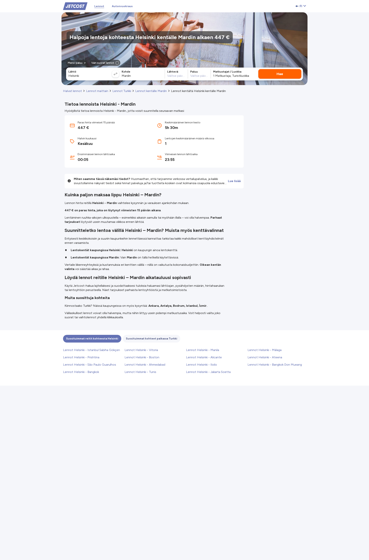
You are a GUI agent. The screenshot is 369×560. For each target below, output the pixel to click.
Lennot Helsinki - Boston (142, 357)
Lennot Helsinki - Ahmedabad (145, 364)
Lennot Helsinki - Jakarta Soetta (208, 372)
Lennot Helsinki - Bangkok (81, 372)
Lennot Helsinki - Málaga (265, 350)
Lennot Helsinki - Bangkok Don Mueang (275, 364)
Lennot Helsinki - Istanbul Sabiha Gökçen (91, 350)
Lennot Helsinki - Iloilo (201, 364)
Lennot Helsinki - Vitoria (141, 350)
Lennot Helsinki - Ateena (265, 357)
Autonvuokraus (122, 6)
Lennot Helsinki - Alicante (204, 357)
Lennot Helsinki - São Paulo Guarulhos (89, 364)
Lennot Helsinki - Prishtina (81, 357)
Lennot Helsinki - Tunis (140, 372)
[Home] (75, 6)
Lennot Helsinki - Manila (202, 350)
